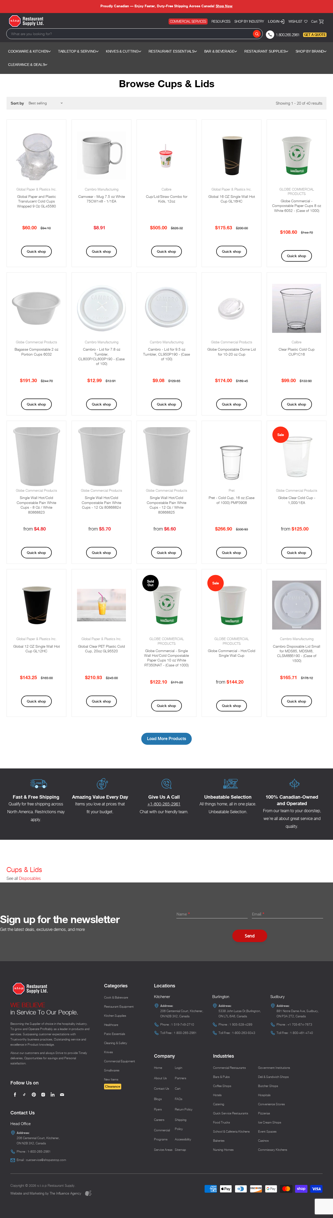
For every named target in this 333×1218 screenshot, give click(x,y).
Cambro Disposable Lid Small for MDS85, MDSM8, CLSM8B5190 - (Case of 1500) (296, 653)
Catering (218, 1104)
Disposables (30, 878)
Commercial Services (188, 21)
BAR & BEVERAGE (219, 51)
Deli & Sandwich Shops (273, 1077)
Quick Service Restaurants (230, 1113)
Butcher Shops (268, 1086)
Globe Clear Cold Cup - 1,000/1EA (296, 499)
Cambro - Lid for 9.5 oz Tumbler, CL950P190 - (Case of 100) (166, 354)
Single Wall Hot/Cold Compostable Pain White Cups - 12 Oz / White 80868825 (166, 504)
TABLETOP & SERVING (77, 51)
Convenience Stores (271, 1104)
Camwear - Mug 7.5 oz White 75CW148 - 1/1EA (101, 198)
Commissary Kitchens (272, 1150)
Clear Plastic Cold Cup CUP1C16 (297, 351)
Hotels (217, 1095)
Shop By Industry (249, 21)
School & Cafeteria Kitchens (231, 1131)
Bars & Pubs (221, 1077)
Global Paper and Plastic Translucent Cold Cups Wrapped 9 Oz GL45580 (36, 201)
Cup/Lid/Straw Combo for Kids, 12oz (166, 198)
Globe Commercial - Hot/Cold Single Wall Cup (231, 653)
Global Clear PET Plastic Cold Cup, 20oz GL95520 (101, 648)
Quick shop (36, 251)
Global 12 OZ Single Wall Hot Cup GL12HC (36, 648)
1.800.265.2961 (288, 34)
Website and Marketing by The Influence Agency (46, 1193)
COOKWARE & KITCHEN (28, 51)
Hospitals (264, 1095)
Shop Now (224, 6)
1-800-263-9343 (243, 1033)
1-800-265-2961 (39, 1151)
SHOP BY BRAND (310, 51)
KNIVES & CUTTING (122, 51)
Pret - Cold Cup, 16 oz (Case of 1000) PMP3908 (231, 499)
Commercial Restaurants (229, 1068)
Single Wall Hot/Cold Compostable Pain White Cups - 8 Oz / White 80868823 (36, 504)
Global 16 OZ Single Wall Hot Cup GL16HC (231, 198)
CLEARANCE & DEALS (26, 64)
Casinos (263, 1141)
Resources (221, 21)
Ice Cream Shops (269, 1122)
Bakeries (219, 1141)
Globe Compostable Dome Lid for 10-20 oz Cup (231, 351)
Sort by (17, 103)
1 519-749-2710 (182, 1024)
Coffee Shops (222, 1086)
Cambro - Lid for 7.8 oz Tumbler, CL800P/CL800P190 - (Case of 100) (101, 356)
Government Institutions (274, 1068)
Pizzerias (264, 1113)
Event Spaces (267, 1131)
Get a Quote (314, 35)
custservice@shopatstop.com (46, 1160)
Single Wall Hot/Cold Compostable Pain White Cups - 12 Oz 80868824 (101, 502)
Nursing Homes (223, 1150)
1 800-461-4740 (301, 1033)
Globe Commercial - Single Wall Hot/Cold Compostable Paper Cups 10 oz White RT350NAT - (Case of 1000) (166, 657)
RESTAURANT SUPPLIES (265, 51)
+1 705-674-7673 (299, 1024)
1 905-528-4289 (240, 1024)
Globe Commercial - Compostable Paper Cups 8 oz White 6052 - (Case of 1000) (296, 206)
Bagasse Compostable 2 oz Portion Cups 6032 (36, 351)
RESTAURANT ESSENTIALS (171, 51)
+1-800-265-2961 (164, 804)
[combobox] (134, 33)
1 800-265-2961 (185, 1033)
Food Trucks (221, 1122)
